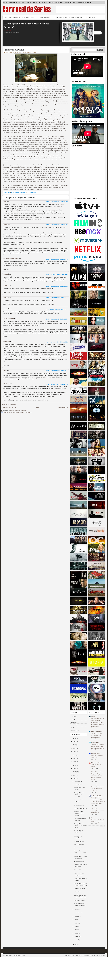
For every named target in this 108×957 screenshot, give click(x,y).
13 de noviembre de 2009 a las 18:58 (57, 286)
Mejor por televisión (14, 49)
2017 (74, 751)
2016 (74, 755)
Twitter (28, 2)
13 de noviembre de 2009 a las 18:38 (57, 274)
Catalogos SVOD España (30, 17)
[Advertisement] (80, 9)
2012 (74, 768)
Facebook (36, 2)
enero (76, 940)
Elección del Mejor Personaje (52, 2)
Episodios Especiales (76, 17)
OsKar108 (6, 341)
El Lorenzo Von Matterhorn (78, 837)
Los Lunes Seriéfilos (96, 796)
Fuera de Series (95, 742)
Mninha (5, 384)
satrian (5, 309)
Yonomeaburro (95, 785)
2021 (74, 738)
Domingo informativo (79, 847)
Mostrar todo (102, 826)
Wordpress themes (19, 955)
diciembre (77, 781)
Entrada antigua (63, 407)
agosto (76, 916)
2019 (74, 745)
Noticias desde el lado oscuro (79, 788)
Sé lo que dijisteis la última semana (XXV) (80, 904)
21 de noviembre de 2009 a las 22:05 (57, 384)
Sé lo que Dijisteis (46, 17)
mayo (76, 926)
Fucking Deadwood (79, 844)
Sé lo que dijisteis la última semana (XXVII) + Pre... (80, 825)
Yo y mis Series (31, 192)
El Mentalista (15, 192)
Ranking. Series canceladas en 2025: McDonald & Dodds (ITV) (97, 788)
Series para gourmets (96, 731)
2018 (74, 748)
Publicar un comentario (9, 405)
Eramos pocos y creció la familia (80, 879)
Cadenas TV (7, 192)
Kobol (5, 285)
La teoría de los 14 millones (78, 801)
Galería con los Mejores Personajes (78, 2)
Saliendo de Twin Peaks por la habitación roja (80, 896)
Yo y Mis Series (91, 17)
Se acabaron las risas (79, 805)
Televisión (23, 192)
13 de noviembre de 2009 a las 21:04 (57, 319)
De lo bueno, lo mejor (79, 900)
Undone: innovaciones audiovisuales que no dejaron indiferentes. (96, 735)
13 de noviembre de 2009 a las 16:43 (57, 202)
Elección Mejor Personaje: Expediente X (80, 857)
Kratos (5, 274)
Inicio (5, 2)
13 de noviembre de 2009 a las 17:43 (57, 259)
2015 (74, 758)
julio (76, 919)
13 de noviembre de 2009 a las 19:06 (57, 298)
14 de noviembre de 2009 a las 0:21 (57, 342)
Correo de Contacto (16, 2)
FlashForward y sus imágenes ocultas (79, 874)
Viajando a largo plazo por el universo (80, 865)
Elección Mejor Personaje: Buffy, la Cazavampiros (80, 884)
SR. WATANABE (8, 318)
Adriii (5, 224)
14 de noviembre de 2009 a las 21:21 (57, 370)
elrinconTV (94, 809)
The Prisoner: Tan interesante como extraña (78, 813)
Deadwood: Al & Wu (79, 888)
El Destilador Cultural (97, 772)
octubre (77, 909)
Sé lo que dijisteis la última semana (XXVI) (80, 852)
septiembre (77, 913)
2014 (74, 761)
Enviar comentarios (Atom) (18, 410)
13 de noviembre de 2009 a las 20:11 (57, 309)
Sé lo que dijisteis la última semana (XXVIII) (79, 794)
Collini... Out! (77, 870)
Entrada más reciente (9, 407)
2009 (74, 778)
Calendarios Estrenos (12, 17)
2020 (74, 741)
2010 (74, 775)
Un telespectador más (10, 258)
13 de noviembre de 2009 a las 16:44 (57, 225)
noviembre (77, 785)
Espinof (93, 717)
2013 (74, 765)
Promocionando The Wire (80, 808)
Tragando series (95, 753)
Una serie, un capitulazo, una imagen (80, 819)
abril (76, 930)
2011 (74, 772)
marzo (76, 933)
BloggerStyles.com (99, 955)
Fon (4, 370)
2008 (74, 944)
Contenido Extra (61, 17)
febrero (77, 936)
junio (76, 923)
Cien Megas (94, 818)
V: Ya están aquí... (78, 892)
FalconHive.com (80, 955)
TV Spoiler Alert (95, 763)
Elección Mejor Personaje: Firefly (80, 832)
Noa (4, 201)
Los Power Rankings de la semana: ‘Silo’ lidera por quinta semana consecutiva (97, 746)
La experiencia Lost (79, 841)
